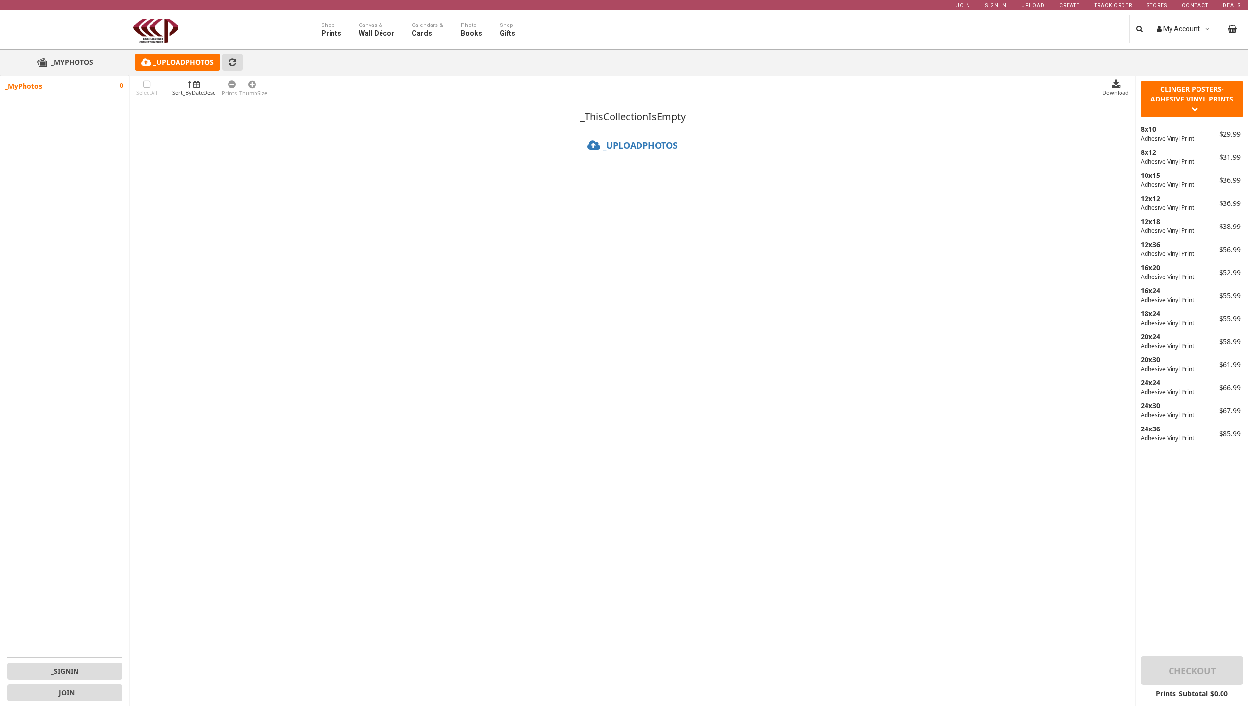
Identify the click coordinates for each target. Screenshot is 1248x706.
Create (1069, 5)
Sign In (996, 5)
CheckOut (1192, 671)
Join (963, 5)
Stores (1157, 5)
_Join (65, 692)
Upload (1032, 5)
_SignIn (64, 671)
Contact (1195, 5)
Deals (1232, 5)
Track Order (1113, 5)
